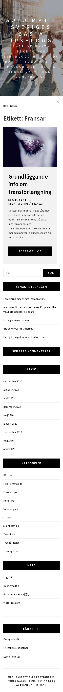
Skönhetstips (18, 203)
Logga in (8, 577)
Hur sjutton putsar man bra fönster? (24, 337)
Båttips (7, 475)
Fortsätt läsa (30, 251)
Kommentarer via (16, 594)
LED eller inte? (11, 656)
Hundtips (8, 500)
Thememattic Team (33, 684)
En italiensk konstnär (15, 647)
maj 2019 (8, 440)
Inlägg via (11, 585)
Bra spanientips (12, 639)
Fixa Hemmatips (12, 483)
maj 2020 (8, 415)
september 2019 (12, 432)
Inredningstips (11, 509)
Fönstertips (10, 492)
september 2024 (12, 381)
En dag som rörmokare (16, 320)
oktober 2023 (11, 389)
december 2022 (12, 406)
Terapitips (9, 534)
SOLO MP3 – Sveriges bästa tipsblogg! (31, 30)
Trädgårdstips (11, 542)
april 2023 (9, 398)
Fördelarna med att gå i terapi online (24, 299)
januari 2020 (10, 423)
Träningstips (10, 551)
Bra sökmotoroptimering (18, 328)
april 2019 (9, 449)
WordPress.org (11, 602)
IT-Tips (7, 517)
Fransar (38, 203)
